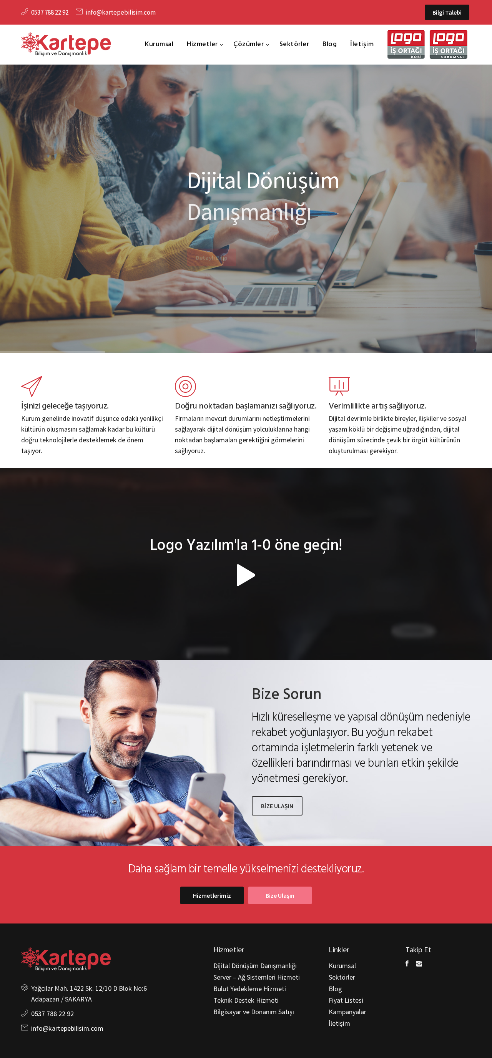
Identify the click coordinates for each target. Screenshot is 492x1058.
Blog (329, 44)
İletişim (362, 44)
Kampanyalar (347, 1011)
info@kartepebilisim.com (121, 12)
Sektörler (294, 44)
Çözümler (249, 44)
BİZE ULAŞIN (277, 806)
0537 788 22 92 (49, 12)
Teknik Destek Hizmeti (246, 1000)
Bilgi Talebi (447, 12)
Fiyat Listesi (346, 1000)
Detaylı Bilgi (212, 241)
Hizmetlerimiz (212, 895)
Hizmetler (203, 44)
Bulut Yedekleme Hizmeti (249, 988)
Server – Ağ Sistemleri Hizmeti (256, 977)
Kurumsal (159, 44)
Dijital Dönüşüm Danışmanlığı (255, 965)
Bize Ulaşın (280, 895)
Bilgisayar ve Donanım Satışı (253, 1011)
